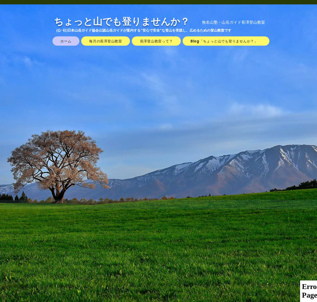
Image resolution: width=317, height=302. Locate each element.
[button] (247, 299)
